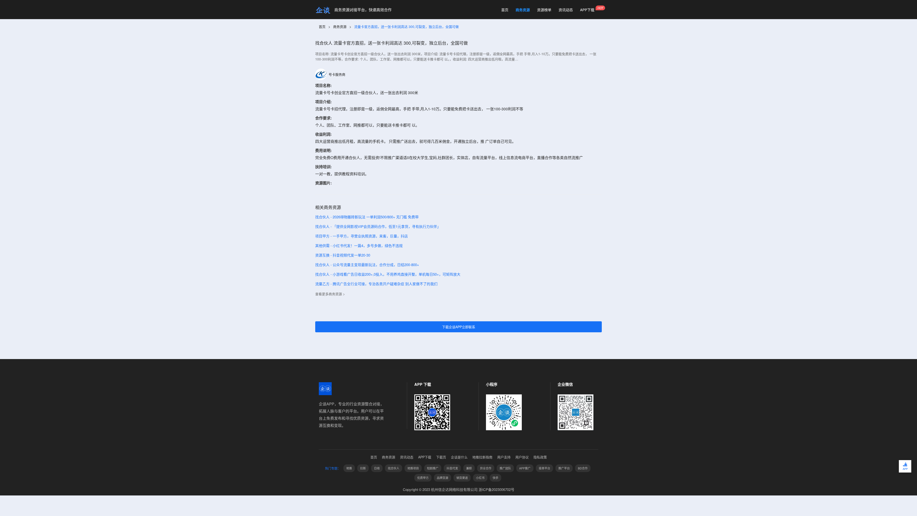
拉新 (363, 468)
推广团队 (505, 468)
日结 (377, 468)
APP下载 (587, 9)
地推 (349, 468)
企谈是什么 (459, 457)
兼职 (469, 468)
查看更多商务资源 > (330, 293)
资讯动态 (566, 9)
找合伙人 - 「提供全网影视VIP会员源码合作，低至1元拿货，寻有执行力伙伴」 (378, 226)
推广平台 (564, 468)
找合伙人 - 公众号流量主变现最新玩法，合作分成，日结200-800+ (367, 264)
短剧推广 (432, 468)
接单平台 (544, 468)
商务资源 (523, 9)
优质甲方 (423, 478)
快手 (495, 478)
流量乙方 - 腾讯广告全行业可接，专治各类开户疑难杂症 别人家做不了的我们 (376, 283)
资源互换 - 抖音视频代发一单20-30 (342, 255)
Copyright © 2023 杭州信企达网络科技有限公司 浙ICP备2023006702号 (458, 489)
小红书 (480, 478)
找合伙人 (393, 468)
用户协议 (522, 457)
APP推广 (525, 468)
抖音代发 (452, 468)
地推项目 (413, 468)
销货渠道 (462, 478)
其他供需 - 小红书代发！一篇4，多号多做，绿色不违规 (359, 245)
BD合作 (583, 468)
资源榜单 (544, 9)
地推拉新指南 (482, 457)
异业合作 (485, 468)
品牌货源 (442, 478)
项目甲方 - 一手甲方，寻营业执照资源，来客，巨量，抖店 (361, 235)
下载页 (441, 457)
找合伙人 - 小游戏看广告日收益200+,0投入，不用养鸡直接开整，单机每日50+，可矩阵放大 (387, 274)
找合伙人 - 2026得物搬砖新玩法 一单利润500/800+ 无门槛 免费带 (367, 216)
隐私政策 (540, 457)
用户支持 (504, 457)
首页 (504, 9)
